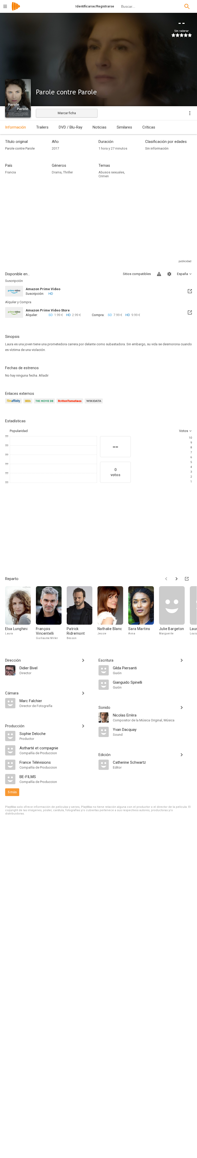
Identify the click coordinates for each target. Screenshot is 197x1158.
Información (15, 127)
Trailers (42, 127)
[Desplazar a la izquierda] (166, 579)
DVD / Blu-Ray (70, 127)
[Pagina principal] (16, 10)
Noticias (99, 127)
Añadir (43, 375)
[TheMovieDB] (45, 404)
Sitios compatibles (137, 274)
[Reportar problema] (159, 274)
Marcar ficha (67, 113)
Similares (124, 127)
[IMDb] (28, 404)
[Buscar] (187, 6)
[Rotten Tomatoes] (70, 404)
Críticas (148, 127)
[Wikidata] (94, 404)
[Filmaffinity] (14, 404)
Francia (10, 172)
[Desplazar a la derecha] (176, 579)
